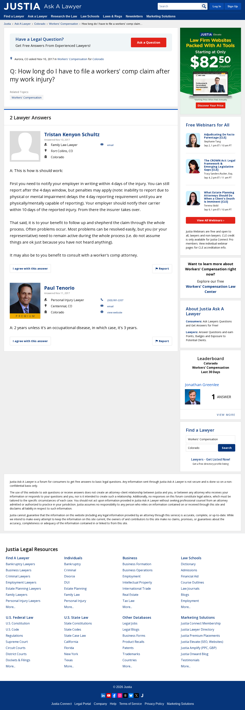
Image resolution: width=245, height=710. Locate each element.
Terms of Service (130, 703)
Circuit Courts (15, 648)
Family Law (72, 595)
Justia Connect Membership (201, 623)
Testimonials (190, 660)
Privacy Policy (154, 703)
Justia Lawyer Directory (197, 629)
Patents (128, 648)
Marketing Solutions (161, 16)
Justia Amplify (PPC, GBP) (198, 648)
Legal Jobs (129, 623)
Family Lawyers (16, 595)
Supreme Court (17, 642)
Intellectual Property (137, 582)
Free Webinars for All (207, 124)
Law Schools (90, 16)
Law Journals (190, 588)
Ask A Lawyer (23, 23)
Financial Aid (189, 576)
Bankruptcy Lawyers (20, 564)
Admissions (189, 570)
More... (10, 607)
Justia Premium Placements (200, 635)
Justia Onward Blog (194, 654)
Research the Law (64, 16)
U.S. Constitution (18, 623)
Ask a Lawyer (38, 16)
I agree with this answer (30, 268)
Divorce (69, 576)
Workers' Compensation (63, 23)
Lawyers (191, 332)
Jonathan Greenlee (202, 384)
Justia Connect (61, 703)
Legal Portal (82, 703)
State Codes (72, 629)
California (71, 642)
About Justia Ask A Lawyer (205, 311)
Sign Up (233, 6)
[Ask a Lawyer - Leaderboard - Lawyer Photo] (192, 396)
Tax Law (128, 601)
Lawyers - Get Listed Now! (210, 459)
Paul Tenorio (59, 287)
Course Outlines (192, 582)
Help (113, 703)
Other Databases (136, 617)
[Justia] (22, 6)
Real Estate (130, 595)
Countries (129, 660)
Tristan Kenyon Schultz (72, 134)
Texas (68, 660)
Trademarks (131, 654)
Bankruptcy (72, 564)
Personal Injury (75, 601)
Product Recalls (133, 642)
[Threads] (125, 695)
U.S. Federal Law (19, 617)
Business (129, 558)
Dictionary (188, 564)
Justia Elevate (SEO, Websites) (202, 642)
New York (71, 654)
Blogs (185, 595)
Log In (217, 6)
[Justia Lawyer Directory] (142, 695)
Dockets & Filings (18, 660)
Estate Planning (75, 588)
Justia (7, 23)
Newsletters (134, 16)
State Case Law (75, 635)
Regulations (14, 635)
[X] (136, 695)
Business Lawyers (18, 570)
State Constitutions (78, 623)
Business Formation (136, 564)
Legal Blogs (130, 629)
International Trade (136, 588)
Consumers (193, 321)
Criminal (70, 570)
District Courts (16, 654)
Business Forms (133, 635)
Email (110, 145)
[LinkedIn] (103, 695)
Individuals (73, 558)
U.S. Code (12, 629)
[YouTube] (108, 695)
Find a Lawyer (14, 16)
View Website (114, 312)
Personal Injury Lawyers (23, 601)
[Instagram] (120, 695)
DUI (67, 582)
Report (163, 268)
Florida (69, 648)
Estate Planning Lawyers (23, 588)
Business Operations (137, 570)
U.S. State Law (76, 617)
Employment (131, 576)
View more (226, 415)
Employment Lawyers (21, 582)
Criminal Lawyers (18, 576)
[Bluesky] (131, 695)
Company (100, 703)
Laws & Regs (112, 16)
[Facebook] (114, 695)
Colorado (39, 23)
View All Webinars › (210, 220)
